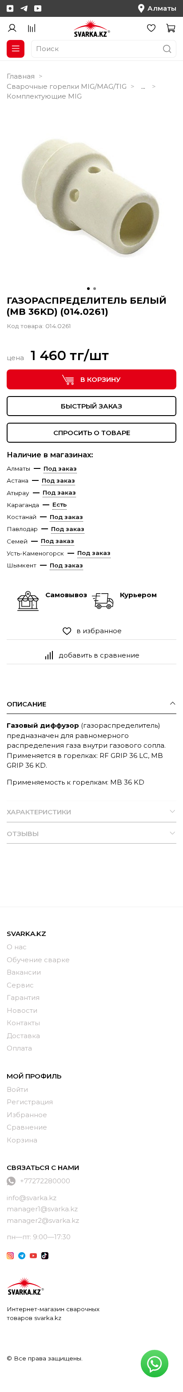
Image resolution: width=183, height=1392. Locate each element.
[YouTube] (37, 8)
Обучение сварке (38, 960)
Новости (22, 1010)
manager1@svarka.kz (42, 1209)
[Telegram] (24, 8)
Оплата (19, 1048)
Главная (21, 76)
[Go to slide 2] (94, 288)
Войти (17, 1089)
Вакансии (24, 972)
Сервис (20, 985)
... (143, 86)
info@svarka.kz (31, 1198)
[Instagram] (10, 8)
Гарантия (23, 997)
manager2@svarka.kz (43, 1220)
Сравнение (27, 1127)
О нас (17, 947)
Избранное (27, 1114)
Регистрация (30, 1102)
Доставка (23, 1035)
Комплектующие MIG (44, 96)
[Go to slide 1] (88, 288)
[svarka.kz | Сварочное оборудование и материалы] (25, 1286)
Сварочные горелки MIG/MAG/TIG (67, 86)
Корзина (22, 1140)
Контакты (23, 1023)
